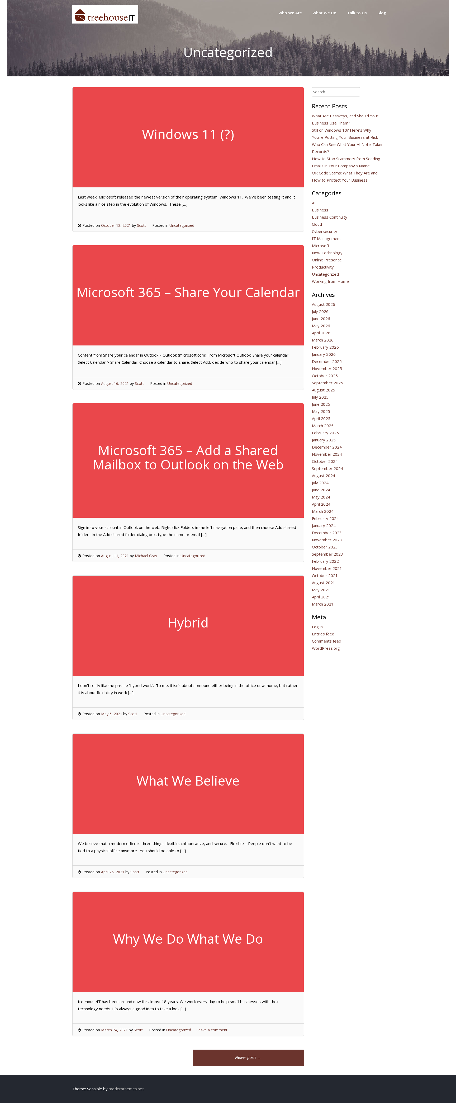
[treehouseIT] (105, 22)
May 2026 (321, 325)
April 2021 (321, 596)
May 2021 (321, 589)
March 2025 (323, 425)
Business (320, 210)
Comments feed (326, 641)
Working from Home (330, 281)
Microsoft (320, 245)
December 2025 (327, 361)
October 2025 (325, 375)
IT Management (326, 238)
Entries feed (323, 633)
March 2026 (323, 340)
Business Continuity (329, 217)
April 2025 (321, 418)
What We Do (324, 12)
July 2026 (320, 311)
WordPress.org (326, 648)
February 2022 (325, 561)
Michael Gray (146, 555)
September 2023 (327, 554)
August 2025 (323, 390)
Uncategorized (181, 225)
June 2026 (321, 318)
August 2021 (323, 582)
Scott (141, 225)
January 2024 (324, 525)
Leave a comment (211, 1029)
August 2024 (323, 475)
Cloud (317, 224)
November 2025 (327, 368)
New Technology (327, 252)
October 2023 (325, 547)
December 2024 (327, 447)
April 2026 (321, 332)
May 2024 (321, 497)
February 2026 (325, 347)
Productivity (323, 267)
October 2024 (325, 461)
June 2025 (321, 404)
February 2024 (325, 518)
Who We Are (290, 12)
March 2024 (323, 511)
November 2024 (327, 454)
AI (314, 202)
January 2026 (324, 354)
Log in (317, 626)
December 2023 (327, 532)
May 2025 (321, 411)
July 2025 (320, 397)
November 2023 (327, 539)
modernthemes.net (126, 1088)
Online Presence (327, 259)
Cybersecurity (324, 231)
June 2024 (321, 489)
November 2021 (327, 568)
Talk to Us (357, 12)
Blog (381, 12)
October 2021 (325, 575)
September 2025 (327, 382)
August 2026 (323, 304)
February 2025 (325, 432)
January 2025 (324, 439)
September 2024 (327, 468)
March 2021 (323, 604)
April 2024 (321, 504)
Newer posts (248, 1057)
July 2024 (320, 482)
